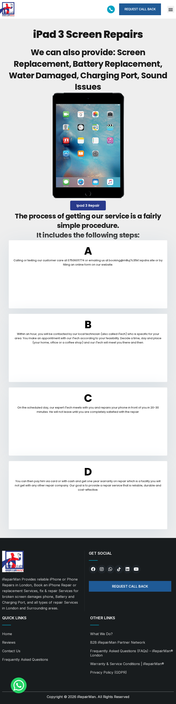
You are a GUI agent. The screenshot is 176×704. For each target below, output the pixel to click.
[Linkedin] (127, 569)
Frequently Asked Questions (25, 659)
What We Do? (101, 634)
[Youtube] (136, 569)
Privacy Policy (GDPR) (108, 672)
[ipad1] (88, 146)
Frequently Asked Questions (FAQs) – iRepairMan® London (131, 653)
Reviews (8, 642)
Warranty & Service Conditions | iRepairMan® (127, 664)
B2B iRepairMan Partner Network (117, 642)
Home (7, 634)
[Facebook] (93, 569)
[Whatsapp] (110, 569)
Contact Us (11, 651)
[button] (170, 9)
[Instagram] (101, 569)
